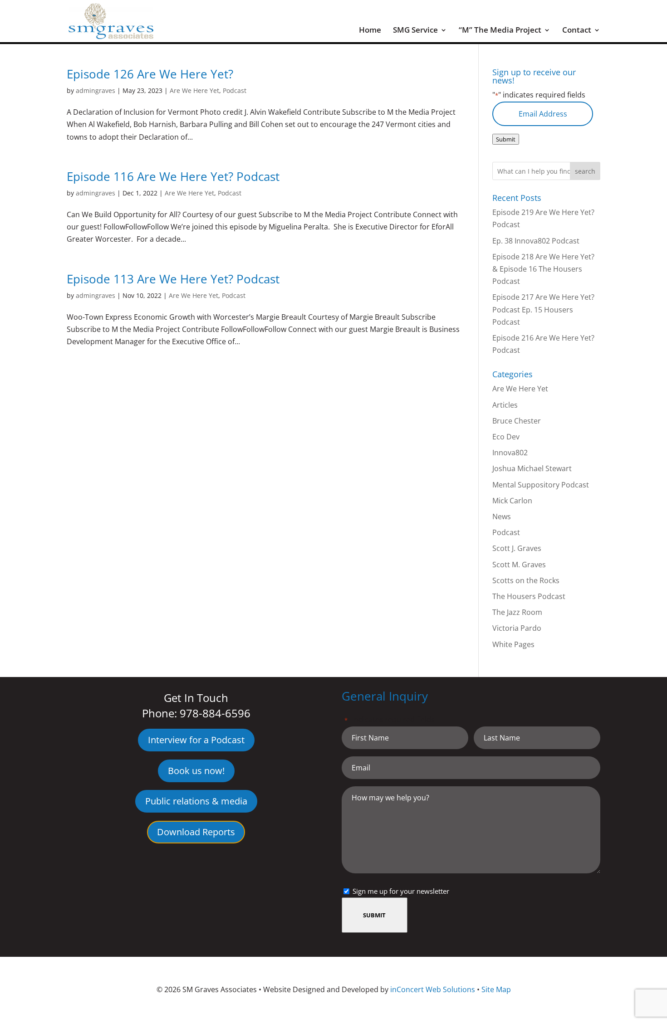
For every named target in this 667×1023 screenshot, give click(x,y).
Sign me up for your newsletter (401, 891)
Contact (576, 31)
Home (370, 31)
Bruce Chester (516, 421)
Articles (505, 405)
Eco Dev (506, 437)
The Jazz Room (517, 612)
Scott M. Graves (519, 565)
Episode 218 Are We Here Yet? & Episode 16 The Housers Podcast (543, 269)
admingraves (95, 90)
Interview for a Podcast (196, 740)
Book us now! (196, 771)
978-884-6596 (215, 713)
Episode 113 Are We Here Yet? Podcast (173, 279)
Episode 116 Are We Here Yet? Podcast (173, 176)
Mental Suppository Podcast (540, 485)
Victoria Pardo (516, 628)
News (501, 516)
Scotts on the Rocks (525, 580)
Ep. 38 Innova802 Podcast (535, 241)
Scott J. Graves (516, 548)
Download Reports (196, 832)
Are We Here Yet (194, 90)
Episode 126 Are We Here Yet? (150, 74)
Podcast (234, 90)
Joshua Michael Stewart (532, 468)
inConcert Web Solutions (432, 989)
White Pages (513, 644)
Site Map (496, 989)
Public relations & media (196, 801)
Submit (505, 139)
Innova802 (510, 453)
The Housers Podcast (528, 596)
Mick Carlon (512, 501)
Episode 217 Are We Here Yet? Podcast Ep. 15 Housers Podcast (543, 309)
